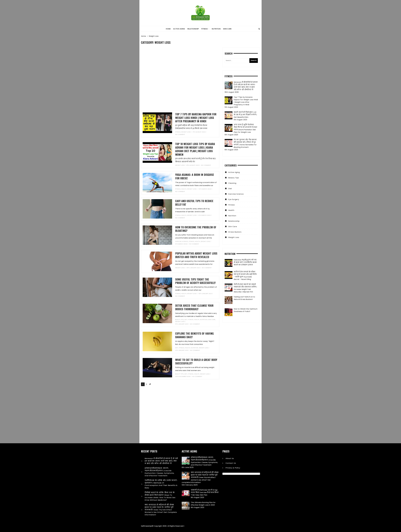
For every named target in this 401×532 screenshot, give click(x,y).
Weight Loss (186, 132)
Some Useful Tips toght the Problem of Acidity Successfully (195, 281)
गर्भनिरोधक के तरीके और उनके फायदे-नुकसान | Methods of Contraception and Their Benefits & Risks (161, 484)
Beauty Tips (179, 320)
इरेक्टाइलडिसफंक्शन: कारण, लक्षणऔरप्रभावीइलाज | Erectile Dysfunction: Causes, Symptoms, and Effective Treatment (159, 472)
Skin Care (227, 29)
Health (183, 189)
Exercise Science (181, 241)
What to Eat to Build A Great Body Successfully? (196, 361)
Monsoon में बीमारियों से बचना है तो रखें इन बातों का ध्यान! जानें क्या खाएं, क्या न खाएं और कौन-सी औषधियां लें (161, 461)
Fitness (204, 29)
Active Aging (179, 29)
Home (168, 29)
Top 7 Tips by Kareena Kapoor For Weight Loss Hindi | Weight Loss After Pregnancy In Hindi (195, 117)
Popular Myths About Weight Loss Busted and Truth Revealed (196, 255)
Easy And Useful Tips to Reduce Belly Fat (194, 202)
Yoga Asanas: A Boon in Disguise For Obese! (194, 176)
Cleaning (232, 183)
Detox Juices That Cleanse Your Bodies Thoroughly (194, 307)
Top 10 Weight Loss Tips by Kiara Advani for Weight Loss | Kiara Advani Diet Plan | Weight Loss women (195, 149)
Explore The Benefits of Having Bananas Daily (194, 335)
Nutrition (216, 29)
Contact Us (231, 463)
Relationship (193, 29)
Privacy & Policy (233, 468)
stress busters (234, 232)
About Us (230, 458)
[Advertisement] (180, 79)
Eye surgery (233, 199)
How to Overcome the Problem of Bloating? (195, 229)
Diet (185, 320)
